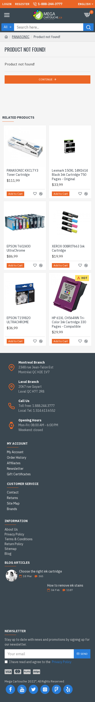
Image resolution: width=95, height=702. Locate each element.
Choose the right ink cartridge (40, 571)
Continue (46, 79)
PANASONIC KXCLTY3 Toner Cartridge (22, 172)
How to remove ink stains (65, 585)
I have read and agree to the (40, 662)
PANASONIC (21, 37)
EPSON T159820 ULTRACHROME (18, 320)
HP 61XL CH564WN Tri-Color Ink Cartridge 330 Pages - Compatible (69, 322)
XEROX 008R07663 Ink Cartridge (68, 248)
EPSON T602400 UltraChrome (18, 248)
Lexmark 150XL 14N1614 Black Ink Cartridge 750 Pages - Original (70, 174)
